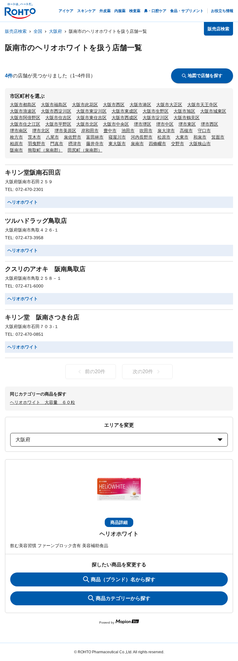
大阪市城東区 (213, 111)
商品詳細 (119, 522)
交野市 (177, 143)
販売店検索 (16, 31)
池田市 (127, 130)
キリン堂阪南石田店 (33, 172)
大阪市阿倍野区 (25, 117)
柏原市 (16, 143)
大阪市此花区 (85, 104)
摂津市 (74, 143)
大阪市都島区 (23, 104)
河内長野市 (141, 137)
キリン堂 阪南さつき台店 (42, 317)
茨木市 (34, 137)
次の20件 (143, 371)
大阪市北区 (87, 124)
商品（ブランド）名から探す (123, 579)
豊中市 (110, 130)
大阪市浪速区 (23, 111)
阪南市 (16, 150)
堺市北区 (41, 130)
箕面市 (217, 137)
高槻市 (186, 130)
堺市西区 (209, 124)
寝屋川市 (117, 137)
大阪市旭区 (184, 111)
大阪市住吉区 (58, 117)
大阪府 (55, 31)
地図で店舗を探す (205, 75)
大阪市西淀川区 (56, 111)
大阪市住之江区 (25, 124)
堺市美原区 (65, 130)
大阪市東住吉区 (91, 117)
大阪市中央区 (116, 124)
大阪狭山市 (200, 143)
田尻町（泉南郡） (85, 150)
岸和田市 (90, 130)
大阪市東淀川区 (91, 111)
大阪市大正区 (169, 104)
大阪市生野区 (156, 111)
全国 (37, 31)
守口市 (204, 130)
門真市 (56, 143)
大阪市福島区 (54, 104)
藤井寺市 (95, 143)
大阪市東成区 (125, 111)
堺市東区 (187, 124)
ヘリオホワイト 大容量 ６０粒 (42, 402)
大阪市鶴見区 (187, 117)
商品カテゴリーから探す (123, 598)
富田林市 (95, 137)
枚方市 (16, 137)
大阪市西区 (114, 104)
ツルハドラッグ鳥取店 (36, 220)
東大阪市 (117, 143)
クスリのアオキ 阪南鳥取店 (45, 269)
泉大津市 (166, 130)
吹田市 (145, 130)
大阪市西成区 (125, 117)
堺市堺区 (142, 124)
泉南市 (137, 143)
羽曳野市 (36, 143)
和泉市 (199, 137)
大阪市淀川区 (156, 117)
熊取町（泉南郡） (45, 150)
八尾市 (52, 137)
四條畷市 (157, 143)
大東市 (181, 137)
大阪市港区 (140, 104)
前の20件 (95, 371)
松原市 (163, 137)
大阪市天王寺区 (202, 104)
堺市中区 (165, 124)
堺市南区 (18, 130)
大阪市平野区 (58, 124)
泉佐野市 (72, 137)
